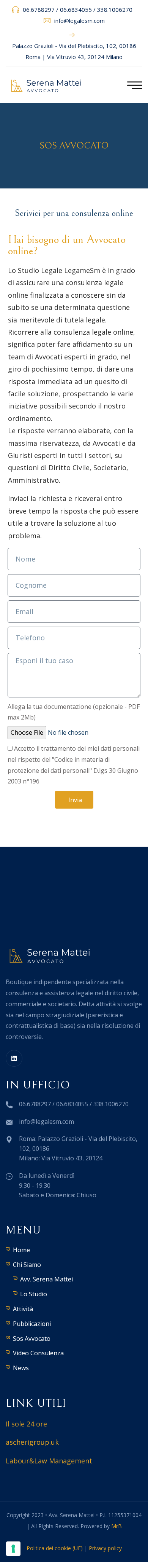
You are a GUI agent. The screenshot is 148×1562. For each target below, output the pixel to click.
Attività (23, 1309)
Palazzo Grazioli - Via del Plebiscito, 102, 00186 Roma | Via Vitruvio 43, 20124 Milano (74, 51)
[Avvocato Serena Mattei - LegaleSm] (46, 85)
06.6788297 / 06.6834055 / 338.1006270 (77, 9)
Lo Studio (33, 1294)
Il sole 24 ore (26, 1423)
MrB (116, 1526)
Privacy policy (105, 1548)
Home (21, 1250)
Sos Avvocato (31, 1338)
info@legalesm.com (79, 20)
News (21, 1368)
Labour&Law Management (49, 1460)
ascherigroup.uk (32, 1442)
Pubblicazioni (32, 1323)
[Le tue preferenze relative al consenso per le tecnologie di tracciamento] (13, 1548)
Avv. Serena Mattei (46, 1279)
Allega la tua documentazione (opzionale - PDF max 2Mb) (74, 712)
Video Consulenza (38, 1353)
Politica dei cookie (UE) (55, 1548)
